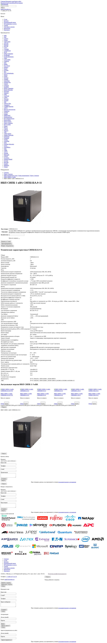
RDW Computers (8, 88)
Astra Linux (7, 41)
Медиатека (7, 28)
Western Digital (8, 159)
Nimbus (6, 79)
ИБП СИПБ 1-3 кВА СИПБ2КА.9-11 (26, 394)
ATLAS (6, 43)
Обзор (2, 403)
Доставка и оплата (9, 27)
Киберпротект (8, 117)
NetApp (6, 78)
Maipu (5, 75)
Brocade (6, 162)
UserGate (6, 96)
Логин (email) (4, 617)
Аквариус (7, 105)
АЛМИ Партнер (8, 106)
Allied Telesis (7, 133)
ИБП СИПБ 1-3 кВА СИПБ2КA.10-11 (77, 394)
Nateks (6, 139)
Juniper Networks (8, 135)
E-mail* (3, 595)
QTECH (6, 85)
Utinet (5, 97)
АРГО (6, 108)
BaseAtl (6, 44)
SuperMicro (7, 147)
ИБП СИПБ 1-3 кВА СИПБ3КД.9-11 (43, 394)
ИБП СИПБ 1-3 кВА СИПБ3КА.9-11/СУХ (7, 394)
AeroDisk (6, 141)
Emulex (6, 164)
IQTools (6, 70)
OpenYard (6, 81)
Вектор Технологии (9, 109)
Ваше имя (3, 462)
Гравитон (6, 111)
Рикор (5, 126)
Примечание (4, 472)
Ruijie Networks (8, 90)
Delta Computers (8, 53)
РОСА (6, 127)
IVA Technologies (9, 73)
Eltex (5, 142)
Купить (6, 403)
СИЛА (6, 129)
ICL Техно (7, 65)
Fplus (5, 58)
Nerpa (5, 76)
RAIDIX (6, 87)
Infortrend (6, 136)
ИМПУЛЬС (7, 115)
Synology (6, 158)
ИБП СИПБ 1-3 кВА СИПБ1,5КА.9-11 (94, 394)
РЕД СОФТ (7, 124)
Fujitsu (6, 40)
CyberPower (7, 50)
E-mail (2, 469)
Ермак (6, 114)
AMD (5, 150)
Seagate (6, 153)
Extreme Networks (9, 144)
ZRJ (5, 102)
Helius (5, 64)
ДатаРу (6, 112)
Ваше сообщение (5, 602)
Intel (5, 148)
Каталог (6, 21)
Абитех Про (7, 103)
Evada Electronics (9, 56)
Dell (5, 37)
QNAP (6, 156)
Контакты (7, 30)
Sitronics (6, 93)
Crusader (6, 49)
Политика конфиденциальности (57, 574)
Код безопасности (9, 118)
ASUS (6, 151)
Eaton (5, 145)
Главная (6, 559)
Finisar (6, 167)
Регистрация (19, 3)
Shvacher (6, 91)
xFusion (6, 100)
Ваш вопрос (4, 502)
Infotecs (6, 67)
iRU (5, 72)
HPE (5, 35)
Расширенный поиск (10, 22)
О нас (5, 19)
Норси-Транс (7, 121)
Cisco (5, 47)
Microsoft (6, 155)
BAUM (6, 46)
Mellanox (6, 165)
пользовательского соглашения (67, 482)
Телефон (3, 466)
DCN (5, 52)
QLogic (6, 161)
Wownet (6, 99)
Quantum (6, 138)
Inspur (5, 68)
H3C (5, 62)
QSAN (6, 84)
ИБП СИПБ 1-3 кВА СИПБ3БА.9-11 (60, 394)
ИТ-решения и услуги (10, 24)
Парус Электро (8, 123)
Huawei (6, 130)
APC (5, 132)
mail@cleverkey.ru (6, 9)
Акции (6, 25)
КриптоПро (7, 120)
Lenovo (6, 38)
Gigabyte (6, 61)
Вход (14, 3)
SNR (5, 94)
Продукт (3, 459)
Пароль (3, 620)
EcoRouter (7, 55)
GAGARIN (7, 59)
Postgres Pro (7, 82)
